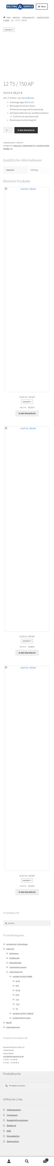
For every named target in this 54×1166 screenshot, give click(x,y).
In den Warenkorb (26, 130)
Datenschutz (13, 1141)
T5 (12, 20)
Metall (9, 1022)
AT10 (18, 981)
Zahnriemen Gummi (17, 967)
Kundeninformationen (17, 1120)
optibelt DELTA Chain (22, 1018)
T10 (17, 999)
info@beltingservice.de (13, 1056)
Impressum (12, 1115)
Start (8, 17)
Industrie (16, 17)
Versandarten (13, 1136)
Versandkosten (28, 98)
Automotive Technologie (17, 944)
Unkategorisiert (13, 1027)
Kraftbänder (14, 958)
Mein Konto (9, 1161)
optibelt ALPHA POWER (22, 976)
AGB (9, 1130)
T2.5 (17, 1004)
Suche (27, 1161)
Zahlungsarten (14, 1109)
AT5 (17, 986)
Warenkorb (41, 1159)
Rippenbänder (15, 962)
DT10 (18, 990)
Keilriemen (14, 953)
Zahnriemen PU (28, 17)
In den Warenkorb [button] (27, 413)
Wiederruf (11, 1125)
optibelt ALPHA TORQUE (23, 1013)
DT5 (17, 995)
